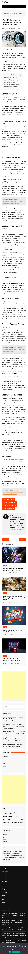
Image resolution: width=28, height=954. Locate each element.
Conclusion (6, 88)
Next (22, 539)
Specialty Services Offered (12, 84)
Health (20, 820)
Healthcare (6, 822)
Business (5, 756)
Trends (5, 770)
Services (4, 874)
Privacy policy (16, 951)
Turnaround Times (10, 82)
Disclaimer (4, 881)
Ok (10, 951)
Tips (19, 28)
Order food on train (15, 822)
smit (4, 28)
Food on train (13, 820)
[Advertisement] (14, 686)
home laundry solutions (9, 502)
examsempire (16, 816)
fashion (6, 820)
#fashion (5, 813)
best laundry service (9, 499)
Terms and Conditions (7, 885)
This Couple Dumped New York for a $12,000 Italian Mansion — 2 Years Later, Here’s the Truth (13, 719)
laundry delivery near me (10, 505)
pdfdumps (21, 822)
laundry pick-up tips (9, 508)
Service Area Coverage (11, 77)
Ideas (4, 759)
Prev (6, 539)
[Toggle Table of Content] (20, 75)
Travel (4, 766)
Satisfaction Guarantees (12, 86)
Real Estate (5, 871)
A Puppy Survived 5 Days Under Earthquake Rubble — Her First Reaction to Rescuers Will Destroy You (13, 738)
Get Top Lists (7, 2)
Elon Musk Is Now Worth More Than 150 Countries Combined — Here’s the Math (14, 732)
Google (4, 255)
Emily (6, 572)
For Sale (4, 878)
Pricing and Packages (11, 79)
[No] (26, 948)
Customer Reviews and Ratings (14, 80)
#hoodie (11, 813)
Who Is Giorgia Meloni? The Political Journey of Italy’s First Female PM (13, 745)
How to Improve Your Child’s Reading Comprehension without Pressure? (14, 597)
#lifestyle (17, 813)
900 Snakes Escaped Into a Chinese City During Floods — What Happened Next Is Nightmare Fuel (13, 726)
